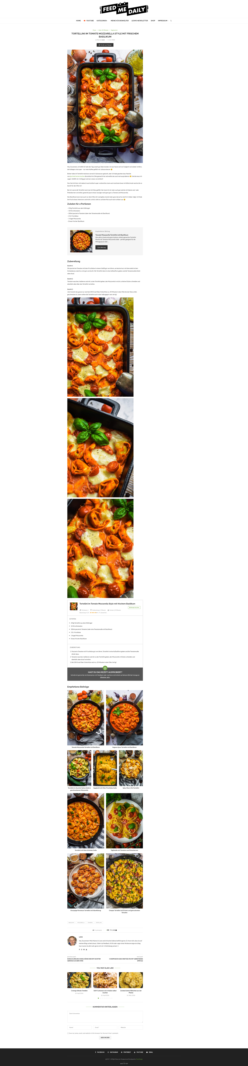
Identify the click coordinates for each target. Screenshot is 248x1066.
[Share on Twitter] (112, 930)
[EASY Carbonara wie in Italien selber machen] (105, 980)
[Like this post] (108, 930)
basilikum (71, 922)
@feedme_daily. (105, 677)
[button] (70, 985)
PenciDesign (139, 1059)
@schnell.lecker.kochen (77, 176)
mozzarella (80, 922)
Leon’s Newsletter (140, 21)
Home (78, 21)
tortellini (99, 922)
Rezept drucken (135, 607)
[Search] (171, 21)
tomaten (90, 922)
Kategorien (102, 21)
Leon (103, 40)
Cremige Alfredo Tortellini (79, 990)
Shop (153, 21)
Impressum (162, 21)
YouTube (90, 21)
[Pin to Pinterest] (114, 930)
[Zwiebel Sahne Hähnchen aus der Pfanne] (131, 980)
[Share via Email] (116, 930)
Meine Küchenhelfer (120, 21)
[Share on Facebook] (110, 930)
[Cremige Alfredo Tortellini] (79, 980)
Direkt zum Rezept (106, 45)
